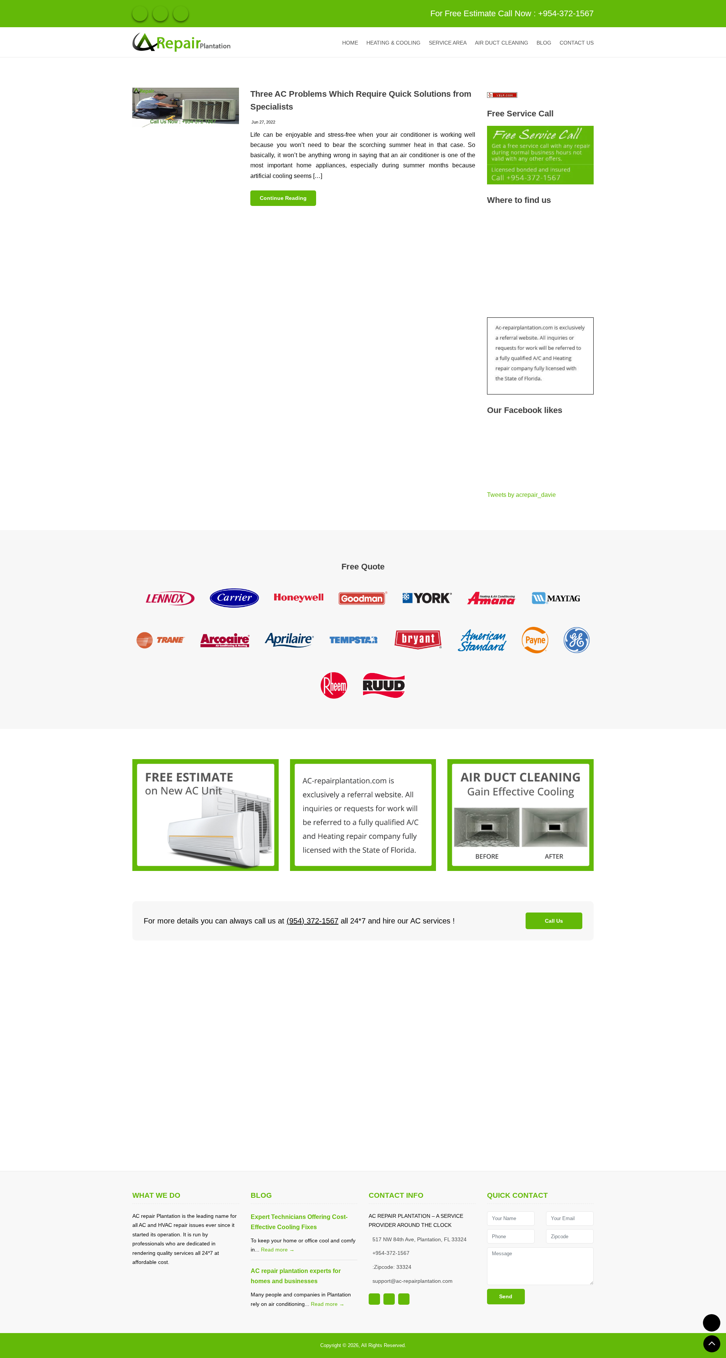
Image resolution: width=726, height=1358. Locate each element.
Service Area (448, 43)
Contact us (577, 43)
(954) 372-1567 (312, 921)
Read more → (278, 1250)
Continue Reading (283, 198)
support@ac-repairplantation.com (412, 1281)
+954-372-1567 (566, 13)
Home (350, 43)
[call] (711, 1323)
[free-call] (205, 814)
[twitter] (180, 13)
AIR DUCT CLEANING (501, 43)
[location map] (363, 1056)
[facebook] (160, 13)
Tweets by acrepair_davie (521, 495)
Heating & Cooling (393, 43)
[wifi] (139, 13)
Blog (544, 43)
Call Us (554, 921)
